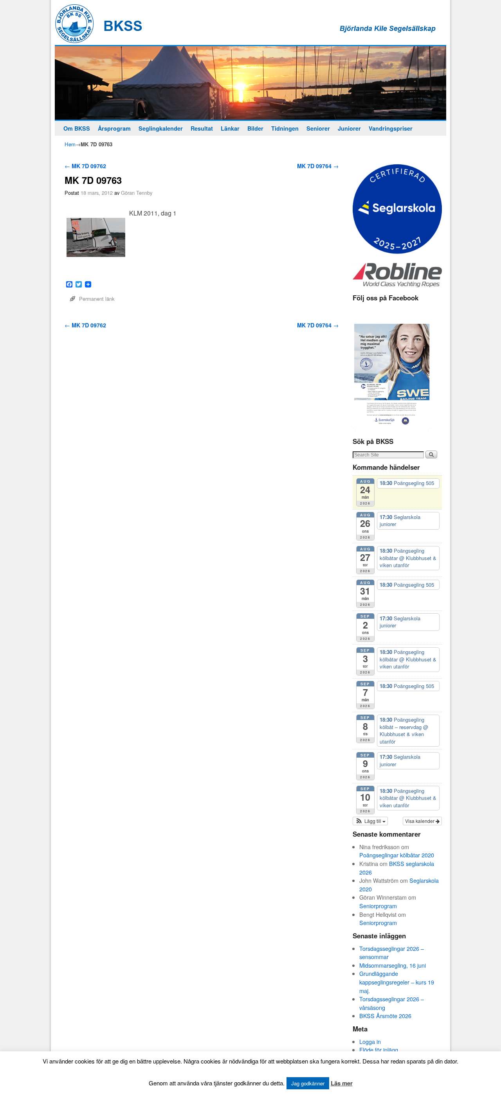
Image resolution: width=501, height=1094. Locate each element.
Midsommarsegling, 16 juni (392, 965)
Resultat (202, 128)
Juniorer (349, 128)
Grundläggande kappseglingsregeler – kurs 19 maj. (396, 981)
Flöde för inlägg (378, 1049)
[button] (370, 821)
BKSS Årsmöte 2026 (385, 1015)
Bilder (255, 128)
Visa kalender (420, 820)
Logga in (370, 1041)
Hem (70, 144)
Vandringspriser (391, 128)
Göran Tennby (136, 192)
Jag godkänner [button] (307, 1083)
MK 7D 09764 (318, 166)
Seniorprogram (378, 906)
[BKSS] (250, 83)
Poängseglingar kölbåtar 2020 (396, 855)
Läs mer (342, 1083)
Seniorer (318, 128)
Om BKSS (76, 128)
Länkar (230, 128)
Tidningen (285, 128)
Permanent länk (96, 298)
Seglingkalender (161, 128)
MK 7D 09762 (85, 166)
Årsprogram (114, 128)
